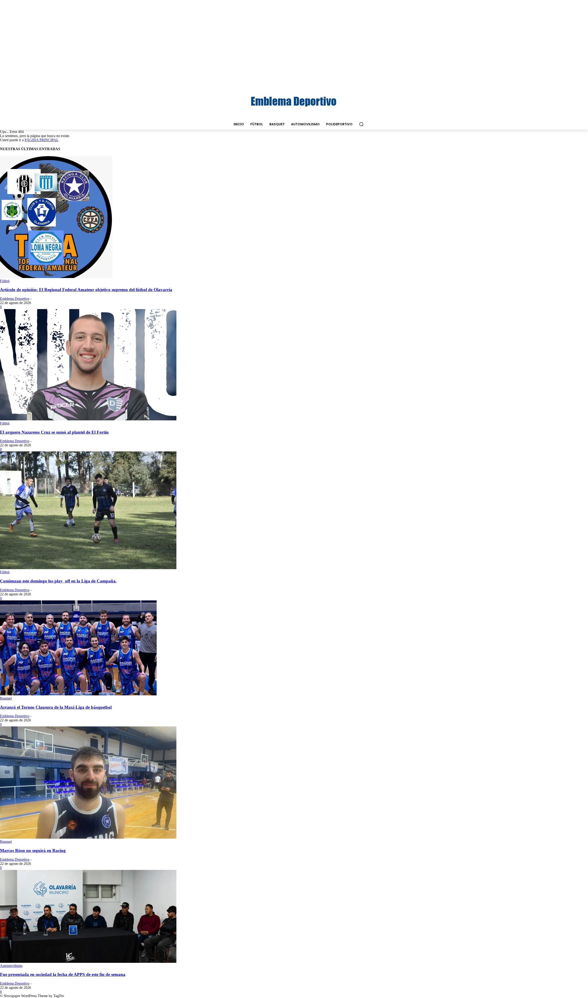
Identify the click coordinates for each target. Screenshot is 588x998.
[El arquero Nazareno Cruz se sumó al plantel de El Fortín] (88, 419)
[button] (361, 124)
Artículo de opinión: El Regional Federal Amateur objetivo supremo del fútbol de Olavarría (86, 289)
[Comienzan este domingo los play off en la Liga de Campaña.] (88, 568)
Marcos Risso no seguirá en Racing (33, 850)
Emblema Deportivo (14, 299)
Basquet (6, 698)
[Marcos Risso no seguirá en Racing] (88, 837)
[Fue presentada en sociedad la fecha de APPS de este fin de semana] (88, 962)
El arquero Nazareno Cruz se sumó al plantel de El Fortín (54, 432)
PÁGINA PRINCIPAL (42, 140)
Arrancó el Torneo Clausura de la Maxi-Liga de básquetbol (56, 707)
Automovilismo (11, 966)
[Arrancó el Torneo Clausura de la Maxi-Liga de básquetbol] (78, 694)
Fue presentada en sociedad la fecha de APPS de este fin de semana (62, 974)
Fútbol (4, 281)
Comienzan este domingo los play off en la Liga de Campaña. (58, 581)
